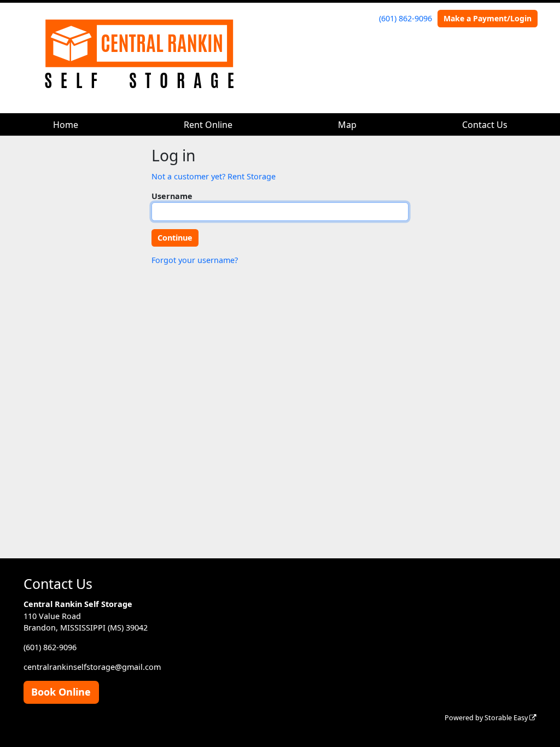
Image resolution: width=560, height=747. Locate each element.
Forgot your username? (194, 260)
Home (65, 125)
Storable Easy (507, 717)
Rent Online (208, 125)
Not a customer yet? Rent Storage (213, 176)
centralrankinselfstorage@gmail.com (92, 667)
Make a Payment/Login (488, 18)
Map (347, 125)
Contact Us (485, 125)
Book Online (61, 691)
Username (171, 196)
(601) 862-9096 (405, 18)
